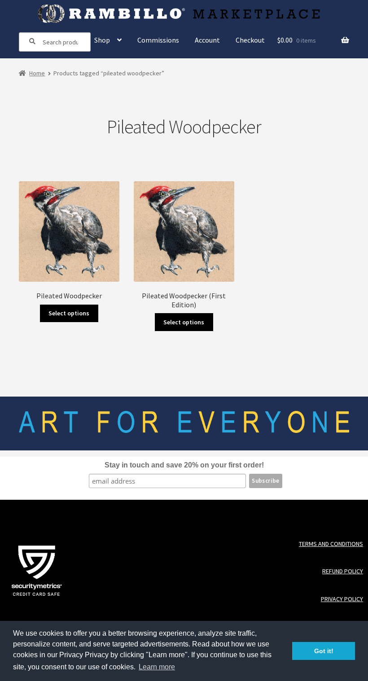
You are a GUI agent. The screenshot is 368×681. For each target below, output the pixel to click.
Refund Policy (342, 571)
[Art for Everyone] (184, 13)
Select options (68, 313)
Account (207, 39)
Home (37, 73)
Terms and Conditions (331, 544)
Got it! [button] (323, 651)
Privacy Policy (342, 599)
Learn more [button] (157, 667)
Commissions (158, 39)
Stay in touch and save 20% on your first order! (184, 465)
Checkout (250, 39)
